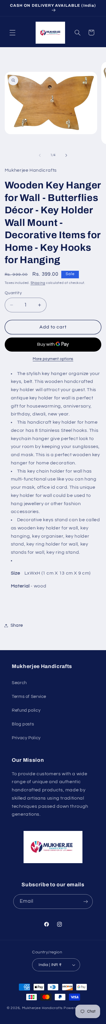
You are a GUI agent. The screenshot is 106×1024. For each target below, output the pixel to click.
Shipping (38, 282)
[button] (12, 32)
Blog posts (23, 724)
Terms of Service (29, 696)
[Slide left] (39, 155)
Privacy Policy (26, 738)
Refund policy (26, 710)
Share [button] (17, 625)
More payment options (53, 359)
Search (19, 683)
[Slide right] (66, 155)
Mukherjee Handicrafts (42, 1008)
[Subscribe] (85, 901)
